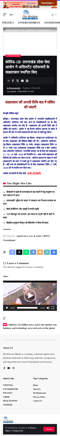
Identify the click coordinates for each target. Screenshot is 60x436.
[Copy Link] (47, 252)
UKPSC (46, 236)
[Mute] (48, 307)
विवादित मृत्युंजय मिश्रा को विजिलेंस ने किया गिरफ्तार (27, 223)
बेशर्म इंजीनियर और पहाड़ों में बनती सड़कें (22, 209)
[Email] (22, 80)
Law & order (35, 236)
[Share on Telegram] (33, 252)
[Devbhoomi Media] (30, 14)
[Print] (27, 80)
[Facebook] (4, 368)
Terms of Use (18, 431)
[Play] (7, 307)
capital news (22, 236)
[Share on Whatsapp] (26, 252)
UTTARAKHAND (13, 56)
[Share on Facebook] (13, 80)
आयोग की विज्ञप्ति (34, 173)
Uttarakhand (9, 240)
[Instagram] (13, 368)
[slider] (27, 308)
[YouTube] (8, 368)
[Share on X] (17, 80)
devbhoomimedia (13, 88)
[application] (30, 296)
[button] (49, 429)
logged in (20, 267)
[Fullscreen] (52, 307)
